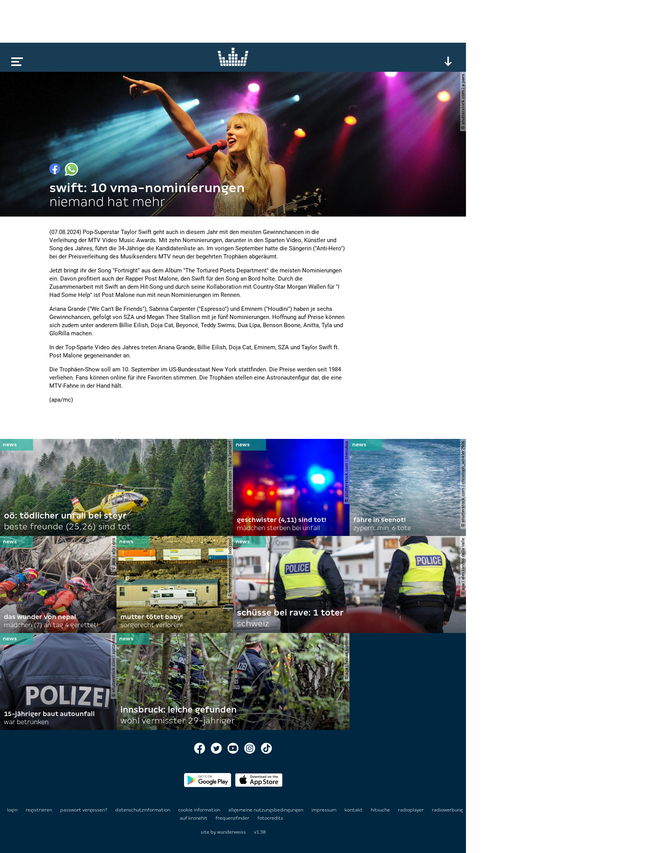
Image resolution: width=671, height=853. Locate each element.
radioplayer (411, 810)
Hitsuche (381, 810)
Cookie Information (199, 810)
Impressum (324, 810)
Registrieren (39, 810)
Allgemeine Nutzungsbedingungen (266, 810)
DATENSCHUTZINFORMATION (143, 810)
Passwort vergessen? (83, 810)
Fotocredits (270, 818)
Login (12, 810)
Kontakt (354, 810)
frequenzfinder (233, 818)
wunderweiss (231, 832)
